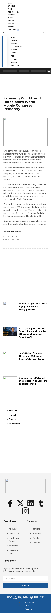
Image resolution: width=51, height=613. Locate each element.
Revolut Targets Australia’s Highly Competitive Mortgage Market (33, 306)
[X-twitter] (20, 503)
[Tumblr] (40, 503)
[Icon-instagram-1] (25, 510)
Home (10, 3)
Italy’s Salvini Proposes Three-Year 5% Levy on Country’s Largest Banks (31, 356)
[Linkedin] (30, 503)
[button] (4, 32)
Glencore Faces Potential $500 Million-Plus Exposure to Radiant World (33, 381)
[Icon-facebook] (10, 503)
